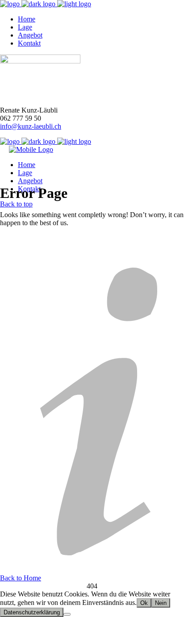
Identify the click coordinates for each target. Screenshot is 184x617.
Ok (144, 603)
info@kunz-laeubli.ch (30, 126)
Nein (161, 603)
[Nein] (67, 614)
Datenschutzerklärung (32, 612)
